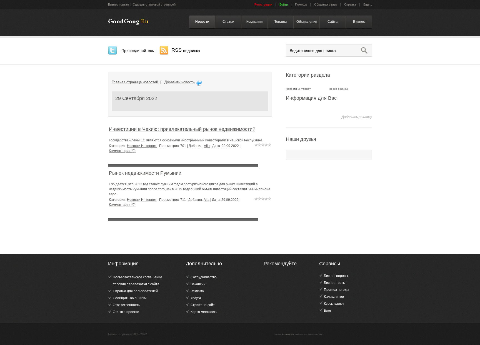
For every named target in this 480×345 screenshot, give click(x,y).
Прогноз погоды (336, 290)
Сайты (333, 22)
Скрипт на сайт (203, 305)
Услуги (196, 298)
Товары (280, 22)
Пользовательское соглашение (137, 277)
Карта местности (204, 312)
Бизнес (359, 22)
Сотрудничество (204, 277)
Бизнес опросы (336, 276)
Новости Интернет (142, 146)
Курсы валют (334, 304)
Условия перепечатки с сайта (136, 284)
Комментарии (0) (122, 151)
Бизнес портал (118, 4)
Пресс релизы (338, 88)
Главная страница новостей (135, 82)
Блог (327, 310)
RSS (185, 50)
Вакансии (198, 284)
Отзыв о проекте (126, 312)
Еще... (367, 4)
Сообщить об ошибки (130, 298)
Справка (350, 4)
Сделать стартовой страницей (154, 4)
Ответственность (126, 305)
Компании (254, 22)
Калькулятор (334, 297)
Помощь (301, 4)
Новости (202, 22)
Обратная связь (325, 4)
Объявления (306, 22)
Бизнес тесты (335, 283)
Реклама (197, 291)
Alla (207, 146)
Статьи (228, 22)
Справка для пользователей (135, 291)
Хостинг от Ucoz (288, 334)
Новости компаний (128, 22)
